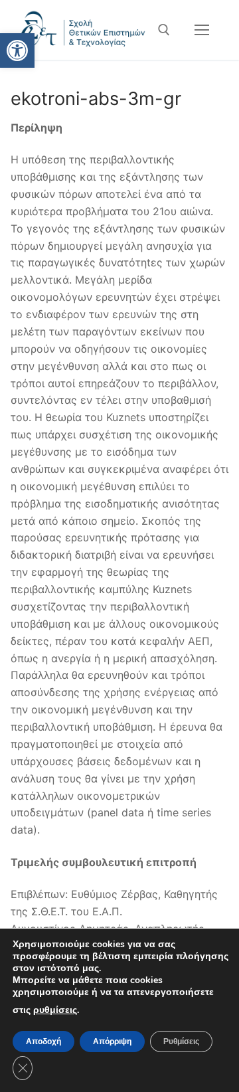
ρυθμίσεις (55, 1010)
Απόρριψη (112, 1041)
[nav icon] (202, 30)
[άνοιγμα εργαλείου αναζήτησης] (164, 30)
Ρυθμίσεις (181, 1041)
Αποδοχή (43, 1041)
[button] (17, 50)
